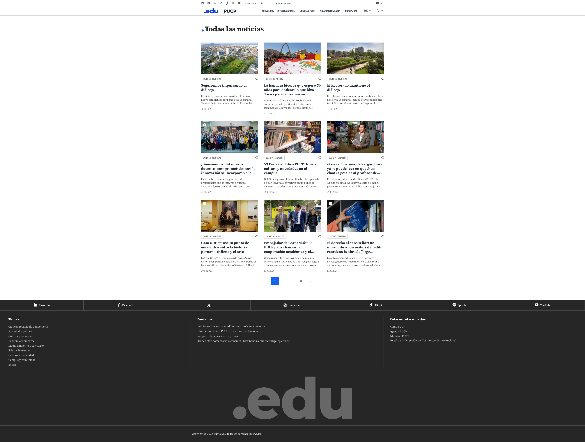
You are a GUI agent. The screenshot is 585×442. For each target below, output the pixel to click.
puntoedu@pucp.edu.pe (275, 341)
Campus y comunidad (212, 78)
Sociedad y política (274, 78)
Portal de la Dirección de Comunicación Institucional (423, 340)
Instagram (295, 305)
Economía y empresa (21, 341)
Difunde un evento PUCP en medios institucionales (229, 331)
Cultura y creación (274, 157)
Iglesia (12, 364)
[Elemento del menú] (367, 10)
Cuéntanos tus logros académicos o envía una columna (231, 326)
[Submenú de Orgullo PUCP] (316, 11)
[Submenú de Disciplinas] (359, 11)
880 (301, 281)
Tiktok (378, 305)
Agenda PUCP (398, 331)
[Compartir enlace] (256, 79)
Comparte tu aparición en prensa (218, 336)
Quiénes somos (283, 3)
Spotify (462, 305)
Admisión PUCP (399, 336)
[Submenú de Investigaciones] (296, 11)
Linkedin (44, 305)
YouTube (545, 305)
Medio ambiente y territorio (26, 345)
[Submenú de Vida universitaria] (341, 11)
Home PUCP (397, 326)
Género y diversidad (21, 355)
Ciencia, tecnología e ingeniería (28, 326)
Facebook (128, 305)
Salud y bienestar (19, 350)
